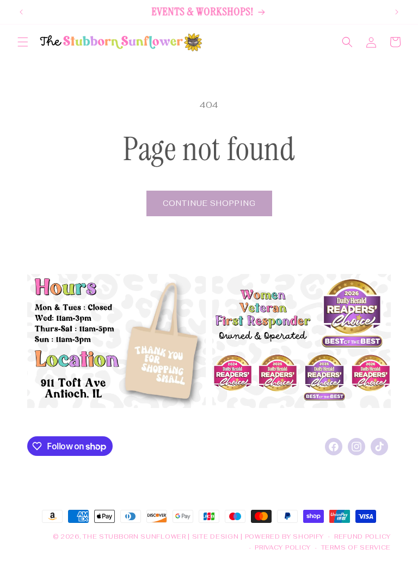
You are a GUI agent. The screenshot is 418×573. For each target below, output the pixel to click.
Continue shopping (209, 203)
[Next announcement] (397, 12)
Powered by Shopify (284, 536)
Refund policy (362, 536)
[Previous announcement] (21, 12)
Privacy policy (283, 547)
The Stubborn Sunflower (134, 536)
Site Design (215, 536)
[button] (23, 42)
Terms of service (356, 547)
